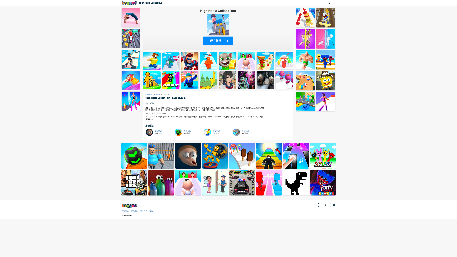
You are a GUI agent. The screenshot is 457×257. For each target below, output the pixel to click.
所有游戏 (125, 211)
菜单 (333, 3)
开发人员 (143, 211)
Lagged (129, 3)
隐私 (151, 211)
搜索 (329, 3)
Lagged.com (129, 206)
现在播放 (216, 40)
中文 (324, 205)
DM (334, 205)
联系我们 (134, 211)
